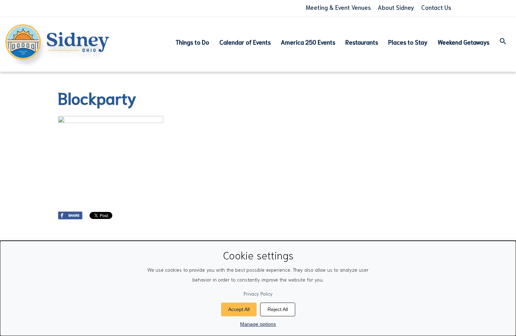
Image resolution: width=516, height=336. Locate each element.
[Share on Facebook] (70, 214)
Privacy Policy (258, 293)
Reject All (277, 309)
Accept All (239, 309)
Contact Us (436, 7)
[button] (503, 42)
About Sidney (396, 7)
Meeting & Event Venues (338, 7)
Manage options (258, 324)
